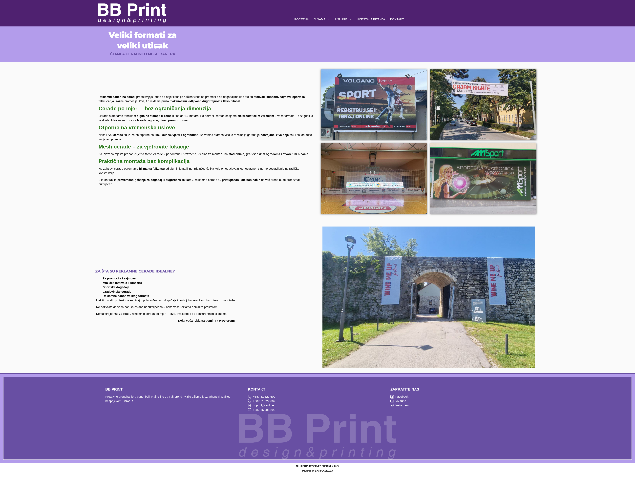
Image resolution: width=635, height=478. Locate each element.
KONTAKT (397, 19)
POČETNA (301, 19)
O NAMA (319, 19)
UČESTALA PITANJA (371, 19)
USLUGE (341, 19)
